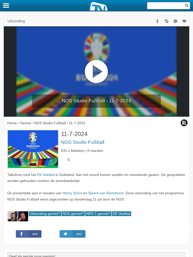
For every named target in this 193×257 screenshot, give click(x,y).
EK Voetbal (46, 175)
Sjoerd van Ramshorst (106, 193)
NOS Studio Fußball (82, 142)
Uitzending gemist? (45, 214)
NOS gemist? (73, 214)
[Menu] (6, 6)
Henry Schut (72, 193)
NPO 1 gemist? (98, 214)
